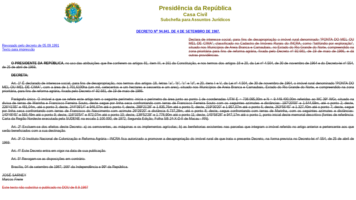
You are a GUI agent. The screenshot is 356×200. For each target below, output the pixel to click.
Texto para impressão (18, 49)
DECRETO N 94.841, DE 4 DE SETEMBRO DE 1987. (178, 31)
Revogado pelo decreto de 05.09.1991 (30, 45)
